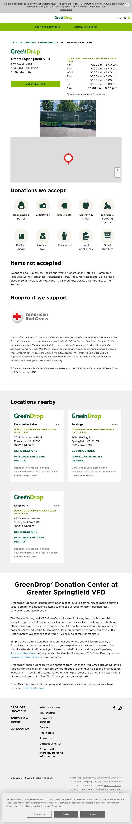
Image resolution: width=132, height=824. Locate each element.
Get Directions (36, 84)
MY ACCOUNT (19, 729)
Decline (66, 814)
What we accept (50, 707)
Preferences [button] (57, 806)
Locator (16, 42)
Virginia (31, 42)
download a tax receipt (25, 657)
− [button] (117, 175)
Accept (93, 814)
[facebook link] (114, 708)
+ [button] (117, 170)
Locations (121, 18)
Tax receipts (47, 712)
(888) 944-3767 (21, 72)
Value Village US (44, 778)
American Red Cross (25, 475)
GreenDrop (16, 778)
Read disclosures (33, 688)
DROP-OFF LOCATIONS (47, 27)
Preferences (39, 814)
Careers (44, 727)
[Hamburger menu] (7, 18)
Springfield (48, 42)
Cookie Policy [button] (105, 803)
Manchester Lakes (25, 424)
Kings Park (21, 505)
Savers (28, 778)
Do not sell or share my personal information (51, 753)
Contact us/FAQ (50, 743)
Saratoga (77, 424)
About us (45, 738)
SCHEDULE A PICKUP (85, 27)
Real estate (46, 732)
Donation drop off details (29, 458)
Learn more (66, 9)
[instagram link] (120, 708)
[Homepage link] (64, 17)
